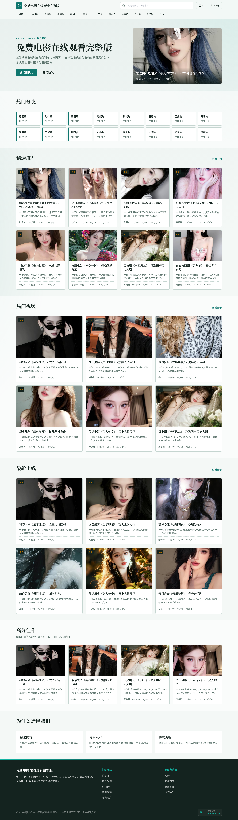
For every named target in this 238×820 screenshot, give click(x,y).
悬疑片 (60, 14)
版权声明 (169, 781)
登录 (216, 5)
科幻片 (73, 14)
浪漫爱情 (107, 792)
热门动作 (107, 786)
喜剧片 (86, 14)
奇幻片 (138, 14)
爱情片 (47, 14)
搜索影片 (107, 797)
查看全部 (217, 159)
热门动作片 (49, 72)
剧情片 (22, 14)
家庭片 (125, 14)
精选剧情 (107, 781)
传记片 (92, 446)
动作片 (35, 14)
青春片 (112, 14)
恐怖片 (161, 539)
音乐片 (161, 608)
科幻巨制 (169, 792)
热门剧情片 (26, 72)
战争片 (163, 14)
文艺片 (92, 539)
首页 (201, 5)
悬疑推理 (169, 786)
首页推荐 (107, 775)
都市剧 (150, 14)
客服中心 (169, 775)
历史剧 (99, 14)
